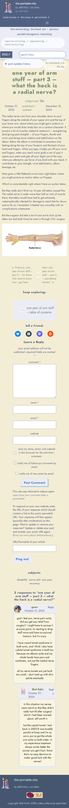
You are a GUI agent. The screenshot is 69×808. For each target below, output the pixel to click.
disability (22, 580)
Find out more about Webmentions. (33, 535)
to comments (53, 63)
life (42, 101)
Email (35, 418)
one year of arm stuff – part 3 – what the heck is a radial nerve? (34, 82)
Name (35, 402)
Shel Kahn (24, 11)
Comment (35, 362)
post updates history (19, 64)
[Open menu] (47, 23)
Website (34, 433)
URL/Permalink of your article (29, 542)
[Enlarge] (62, 228)
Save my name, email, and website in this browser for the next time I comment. (36, 452)
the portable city (25, 3)
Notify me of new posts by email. (36, 473)
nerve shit (34, 580)
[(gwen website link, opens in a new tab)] (17, 612)
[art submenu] (47, 29)
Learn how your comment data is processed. (30, 497)
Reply (51, 607)
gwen (34, 607)
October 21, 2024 (35, 611)
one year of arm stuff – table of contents (40, 310)
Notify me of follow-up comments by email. (36, 465)
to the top (61, 64)
